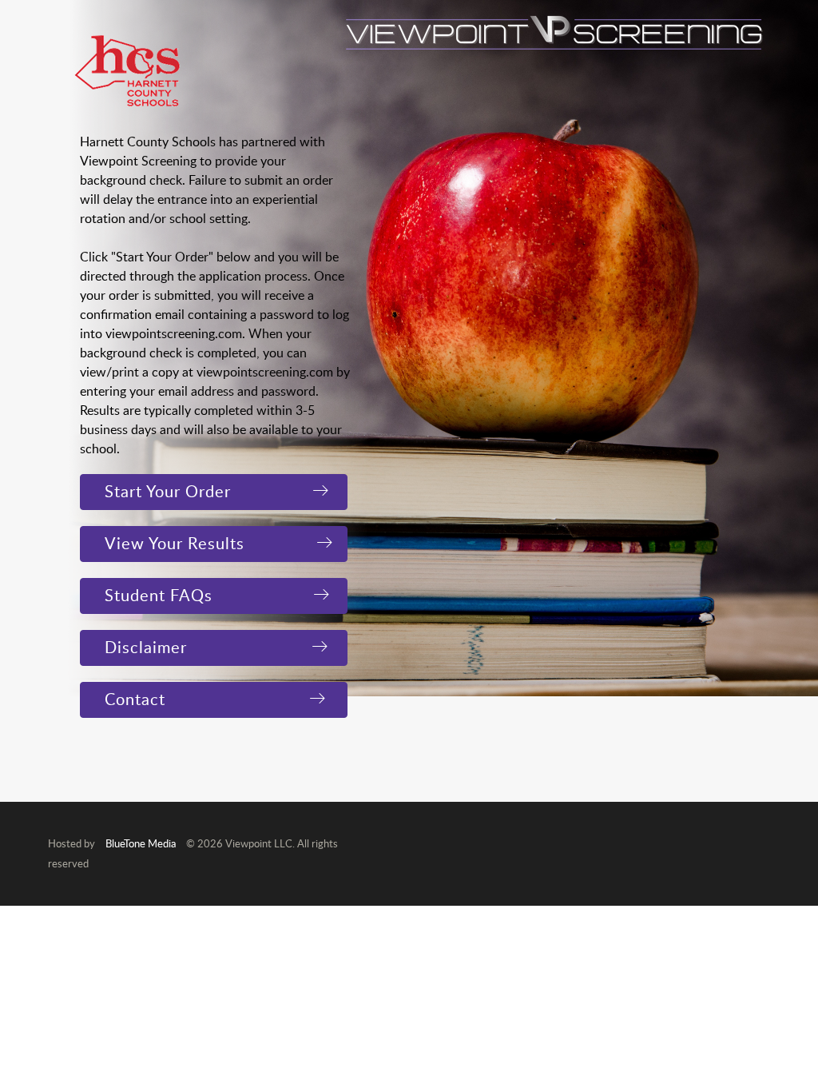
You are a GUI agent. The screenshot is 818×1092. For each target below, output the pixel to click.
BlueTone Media (140, 843)
